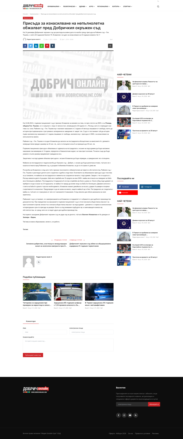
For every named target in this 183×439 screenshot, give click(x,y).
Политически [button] (69, 6)
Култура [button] (115, 6)
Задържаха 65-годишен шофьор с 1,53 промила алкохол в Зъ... (67, 304)
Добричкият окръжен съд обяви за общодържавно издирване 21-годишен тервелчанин (90, 245)
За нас (130, 433)
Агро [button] (91, 6)
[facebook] (118, 415)
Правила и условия (142, 433)
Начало (25, 14)
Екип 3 (25, 308)
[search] (158, 6)
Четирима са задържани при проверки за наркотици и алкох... (37, 304)
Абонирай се (154, 404)
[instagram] (124, 415)
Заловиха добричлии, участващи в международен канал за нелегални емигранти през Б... (46, 245)
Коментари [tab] (31, 321)
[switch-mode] (158, 1)
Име (24, 328)
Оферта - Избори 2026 (117, 433)
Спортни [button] (127, 6)
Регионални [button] (102, 6)
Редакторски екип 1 (138, 111)
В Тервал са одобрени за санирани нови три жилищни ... (145, 107)
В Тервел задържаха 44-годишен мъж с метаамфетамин (99, 304)
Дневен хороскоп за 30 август (143, 94)
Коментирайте (28, 337)
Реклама (155, 433)
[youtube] (130, 415)
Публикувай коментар (33, 355)
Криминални (34, 14)
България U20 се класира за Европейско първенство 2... (142, 119)
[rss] (135, 415)
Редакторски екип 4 (44, 257)
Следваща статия (75, 240)
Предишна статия (60, 240)
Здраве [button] (82, 6)
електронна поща (76, 328)
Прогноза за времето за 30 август (145, 130)
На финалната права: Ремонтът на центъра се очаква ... (144, 83)
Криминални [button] (53, 6)
